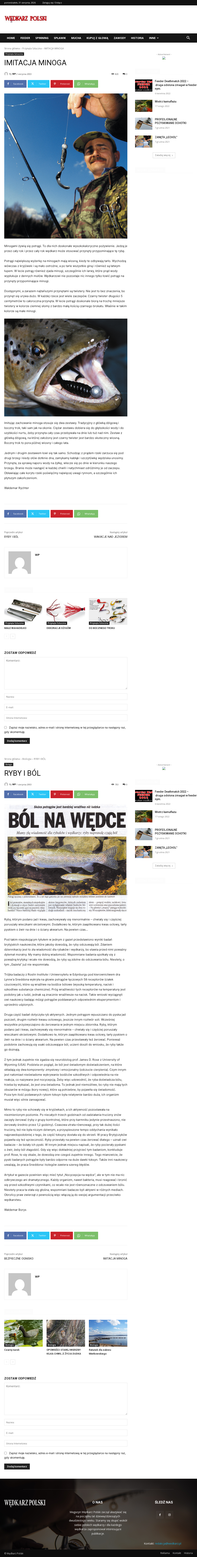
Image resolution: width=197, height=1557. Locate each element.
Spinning (41, 38)
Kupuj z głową (97, 38)
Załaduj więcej (162, 155)
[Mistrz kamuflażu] (143, 106)
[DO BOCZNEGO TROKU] (108, 611)
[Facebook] (160, 1514)
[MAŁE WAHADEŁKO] (23, 611)
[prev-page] (6, 636)
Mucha (76, 38)
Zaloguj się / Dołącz (52, 2)
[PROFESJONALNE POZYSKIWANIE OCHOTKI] (143, 124)
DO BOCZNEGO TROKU (102, 628)
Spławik (60, 38)
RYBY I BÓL (11, 537)
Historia (137, 38)
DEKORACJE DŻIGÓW (59, 628)
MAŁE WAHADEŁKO (15, 628)
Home (11, 38)
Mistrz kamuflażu (165, 101)
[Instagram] (169, 1514)
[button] (188, 38)
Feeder (25, 38)
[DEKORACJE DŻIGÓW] (66, 611)
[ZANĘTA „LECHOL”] (143, 141)
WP (14, 73)
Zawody (120, 38)
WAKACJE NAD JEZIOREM (110, 537)
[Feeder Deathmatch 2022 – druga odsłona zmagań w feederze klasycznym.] (143, 85)
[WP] (6, 74)
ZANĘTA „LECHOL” (166, 137)
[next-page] (12, 636)
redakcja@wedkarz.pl (168, 1543)
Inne (152, 38)
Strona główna (12, 48)
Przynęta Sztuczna (32, 48)
